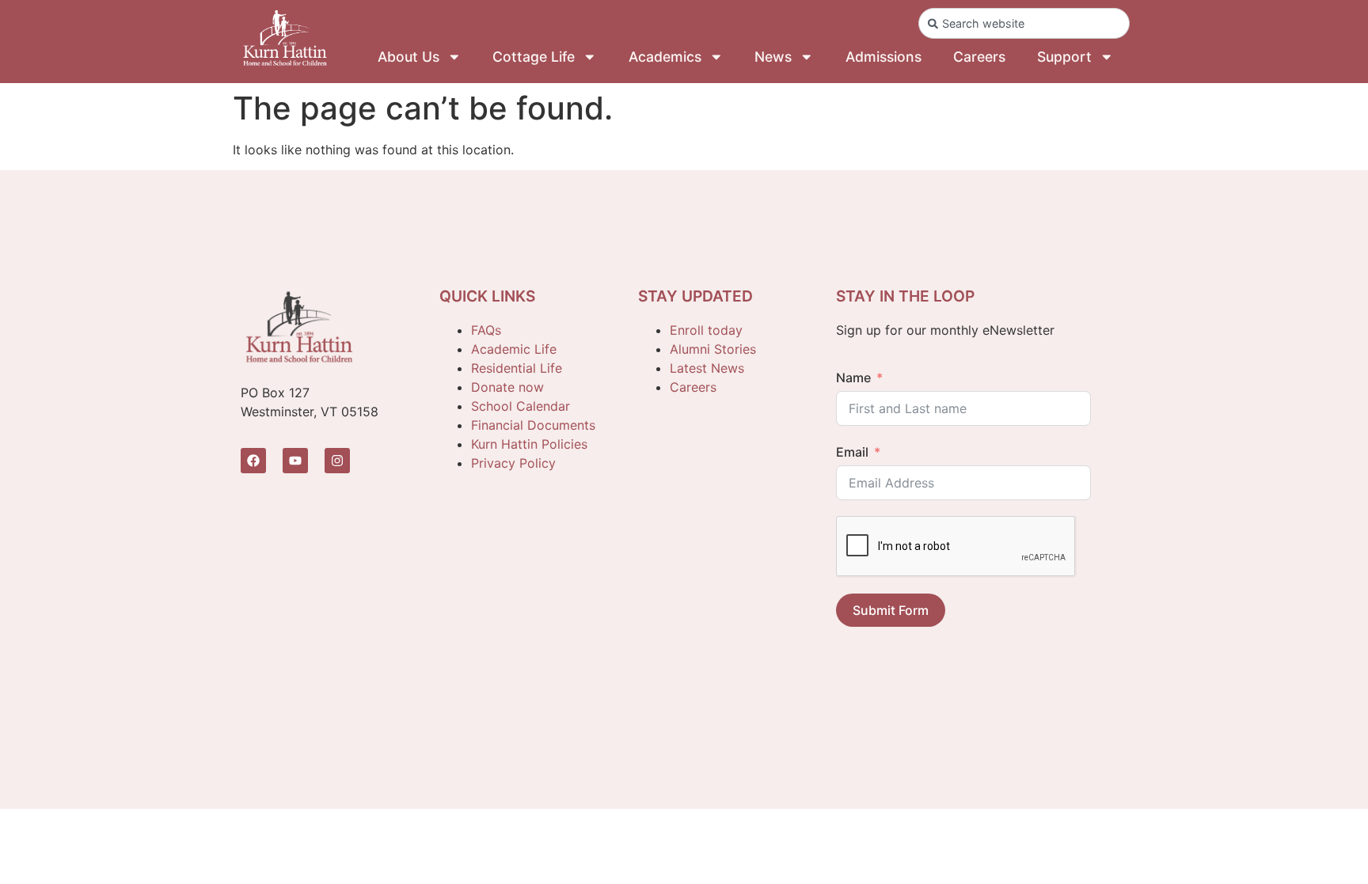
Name (853, 377)
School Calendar (520, 406)
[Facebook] (253, 460)
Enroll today (706, 330)
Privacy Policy (513, 463)
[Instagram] (337, 460)
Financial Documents (533, 425)
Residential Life (516, 368)
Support (1064, 56)
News (773, 56)
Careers (979, 56)
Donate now (507, 387)
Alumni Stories (713, 349)
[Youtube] (295, 460)
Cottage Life (533, 56)
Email (852, 452)
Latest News (707, 368)
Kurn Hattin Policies (529, 444)
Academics (665, 56)
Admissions (884, 56)
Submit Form (891, 610)
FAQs (486, 330)
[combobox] (1024, 23)
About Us (408, 56)
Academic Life (514, 349)
